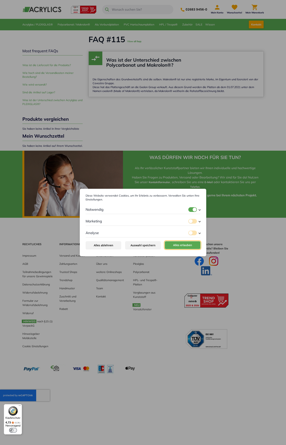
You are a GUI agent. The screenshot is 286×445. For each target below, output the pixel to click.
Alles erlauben (182, 245)
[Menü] (19, 406)
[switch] (192, 209)
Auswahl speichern (143, 245)
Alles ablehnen (103, 245)
